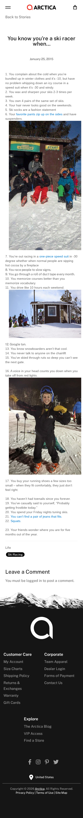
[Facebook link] (29, 762)
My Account (13, 662)
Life (8, 547)
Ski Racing (15, 554)
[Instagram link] (38, 762)
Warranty (11, 695)
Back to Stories (18, 17)
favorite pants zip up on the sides (39, 114)
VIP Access (33, 733)
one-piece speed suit (54, 256)
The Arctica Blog (38, 726)
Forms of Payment (59, 676)
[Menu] (8, 7)
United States (44, 777)
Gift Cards (12, 703)
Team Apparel (56, 662)
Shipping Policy (16, 676)
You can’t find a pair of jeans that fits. (36, 516)
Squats (15, 521)
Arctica (39, 788)
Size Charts (13, 669)
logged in (34, 581)
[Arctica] (41, 7)
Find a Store (34, 740)
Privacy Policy (25, 792)
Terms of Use (44, 792)
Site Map (61, 792)
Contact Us (53, 683)
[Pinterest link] (47, 762)
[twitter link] (56, 762)
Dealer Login (54, 669)
